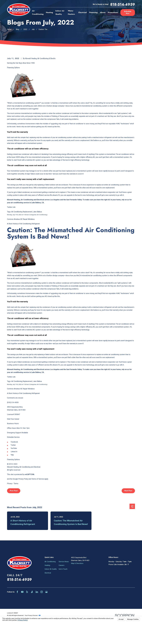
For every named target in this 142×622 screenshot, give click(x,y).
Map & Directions (77, 563)
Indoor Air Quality (51, 569)
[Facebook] (17, 592)
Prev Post (14, 490)
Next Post (128, 490)
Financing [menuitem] (93, 12)
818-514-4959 (122, 4)
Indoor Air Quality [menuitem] (59, 12)
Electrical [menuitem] (82, 12)
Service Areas (64, 562)
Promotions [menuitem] (113, 12)
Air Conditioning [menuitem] (37, 12)
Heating (47, 565)
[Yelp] (27, 592)
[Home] (18, 9)
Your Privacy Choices (31, 615)
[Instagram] (41, 592)
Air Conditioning (50, 562)
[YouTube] (22, 592)
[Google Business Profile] (46, 592)
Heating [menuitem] (49, 12)
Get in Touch (63, 569)
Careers (61, 565)
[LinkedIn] (37, 592)
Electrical (48, 573)
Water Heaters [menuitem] (71, 12)
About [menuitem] (102, 12)
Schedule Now (127, 12)
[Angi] (32, 592)
